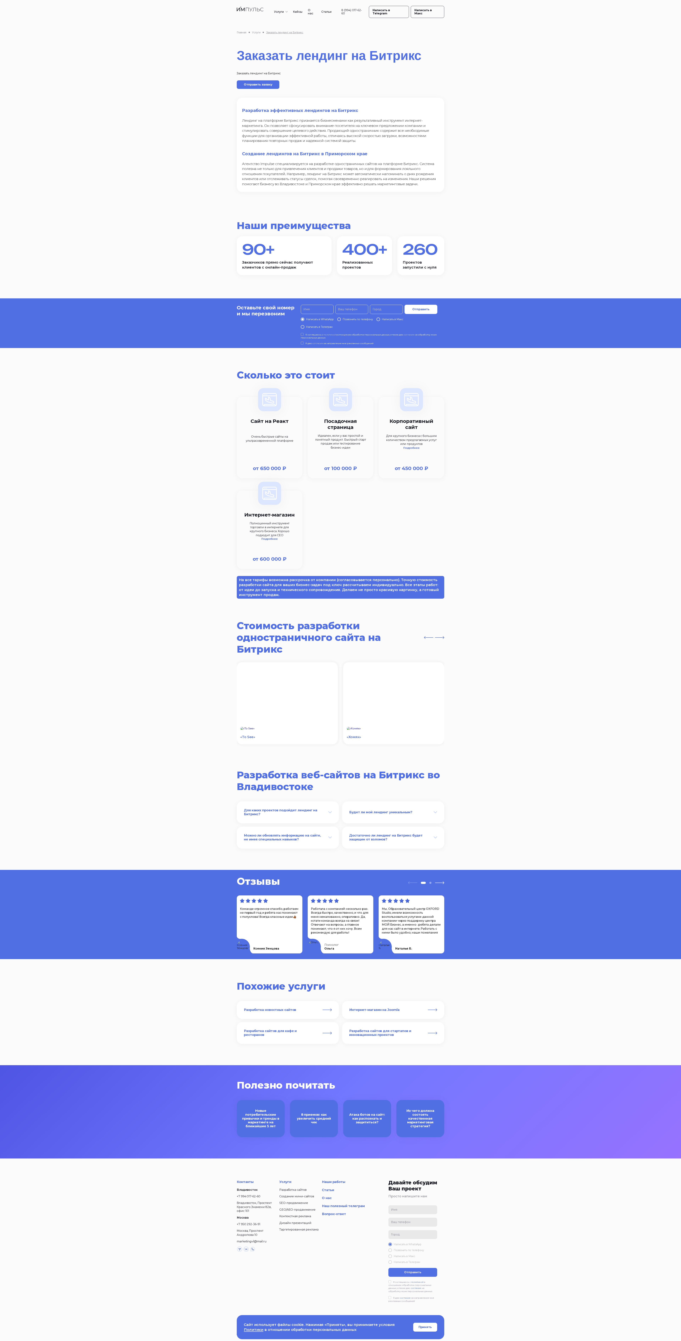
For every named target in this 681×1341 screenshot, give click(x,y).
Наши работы (333, 1182)
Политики (253, 1330)
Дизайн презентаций (295, 1223)
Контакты (245, 1182)
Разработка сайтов (293, 1189)
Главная (241, 32)
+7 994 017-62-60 (248, 1196)
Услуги (279, 11)
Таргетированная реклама (299, 1229)
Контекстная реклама (295, 1216)
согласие (409, 334)
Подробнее (411, 447)
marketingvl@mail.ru (252, 1241)
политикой (330, 334)
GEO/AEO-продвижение (297, 1209)
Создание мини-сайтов (296, 1196)
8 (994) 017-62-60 (351, 12)
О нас (310, 12)
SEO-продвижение (293, 1203)
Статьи (326, 11)
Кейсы (298, 11)
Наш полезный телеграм (343, 1206)
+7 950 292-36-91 (248, 1224)
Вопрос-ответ (334, 1214)
